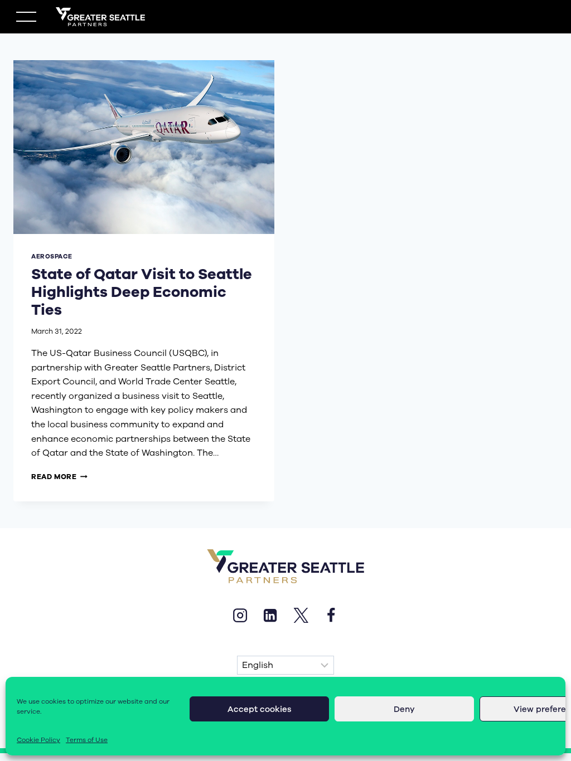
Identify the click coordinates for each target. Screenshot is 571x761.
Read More (59, 476)
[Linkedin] (270, 615)
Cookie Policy (38, 739)
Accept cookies (260, 709)
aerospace (51, 256)
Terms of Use (87, 739)
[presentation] (143, 147)
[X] (301, 615)
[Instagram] (240, 615)
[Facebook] (331, 615)
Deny (404, 709)
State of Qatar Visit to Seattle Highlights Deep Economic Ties (141, 292)
